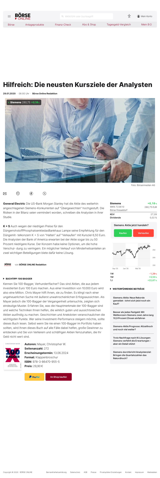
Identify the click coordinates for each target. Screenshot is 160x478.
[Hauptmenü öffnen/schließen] (9, 16)
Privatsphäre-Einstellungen (111, 472)
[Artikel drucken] (17, 193)
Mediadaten (152, 472)
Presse (93, 472)
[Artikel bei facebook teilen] (31, 193)
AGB (85, 472)
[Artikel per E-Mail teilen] (4, 193)
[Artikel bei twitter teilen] (44, 193)
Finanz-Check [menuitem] (63, 24)
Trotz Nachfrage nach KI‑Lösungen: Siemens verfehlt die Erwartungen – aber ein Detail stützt (132, 340)
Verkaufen (143, 233)
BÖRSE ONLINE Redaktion (32, 264)
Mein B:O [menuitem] (146, 24)
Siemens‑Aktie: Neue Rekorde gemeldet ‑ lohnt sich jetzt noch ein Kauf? (131, 300)
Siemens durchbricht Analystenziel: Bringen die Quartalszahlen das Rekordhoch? (132, 355)
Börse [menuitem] (11, 24)
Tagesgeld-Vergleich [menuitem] (119, 24)
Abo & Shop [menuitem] (89, 24)
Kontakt (128, 472)
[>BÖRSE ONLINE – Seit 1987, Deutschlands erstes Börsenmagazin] (22, 16)
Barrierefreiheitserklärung (56, 472)
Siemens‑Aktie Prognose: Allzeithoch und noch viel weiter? (133, 328)
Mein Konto (146, 16)
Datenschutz (75, 472)
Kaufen (123, 233)
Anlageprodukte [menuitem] (34, 24)
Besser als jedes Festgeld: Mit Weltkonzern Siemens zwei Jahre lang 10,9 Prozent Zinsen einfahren (133, 315)
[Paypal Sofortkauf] (34, 377)
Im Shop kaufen (58, 377)
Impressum (139, 472)
